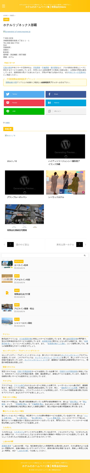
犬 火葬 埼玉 (22, 418)
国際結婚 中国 (11, 82)
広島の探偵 (7, 67)
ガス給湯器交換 (25, 339)
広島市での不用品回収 (68, 371)
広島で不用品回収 (24, 371)
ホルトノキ (12, 161)
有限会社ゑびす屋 (22, 294)
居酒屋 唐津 (6, 446)
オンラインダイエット (70, 355)
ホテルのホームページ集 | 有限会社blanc (45, 7)
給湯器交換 (72, 339)
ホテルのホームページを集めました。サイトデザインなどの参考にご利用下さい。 (45, 463)
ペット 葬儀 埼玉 (53, 418)
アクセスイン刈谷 (22, 279)
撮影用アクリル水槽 (69, 388)
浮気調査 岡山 (21, 404)
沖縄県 (7, 123)
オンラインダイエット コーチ (36, 360)
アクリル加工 (19, 385)
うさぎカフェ (19, 432)
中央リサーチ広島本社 (77, 72)
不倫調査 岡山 (37, 404)
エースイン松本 (21, 265)
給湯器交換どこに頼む (56, 343)
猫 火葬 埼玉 (37, 418)
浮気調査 (36, 67)
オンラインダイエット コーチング (48, 357)
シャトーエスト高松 (23, 323)
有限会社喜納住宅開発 (17, 230)
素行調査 (54, 67)
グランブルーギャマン (17, 197)
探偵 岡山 (74, 402)
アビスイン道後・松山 (24, 308)
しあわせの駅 (22, 451)
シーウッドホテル (56, 197)
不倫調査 (45, 67)
